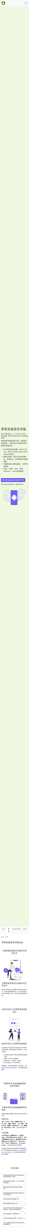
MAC (25, 929)
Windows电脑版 (6, 1152)
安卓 (8, 930)
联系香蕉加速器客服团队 (10, 1068)
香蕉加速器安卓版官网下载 (14, 480)
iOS (3, 929)
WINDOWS (16, 929)
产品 (6, 937)
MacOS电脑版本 (20, 1150)
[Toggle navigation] (26, 3)
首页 (2, 937)
